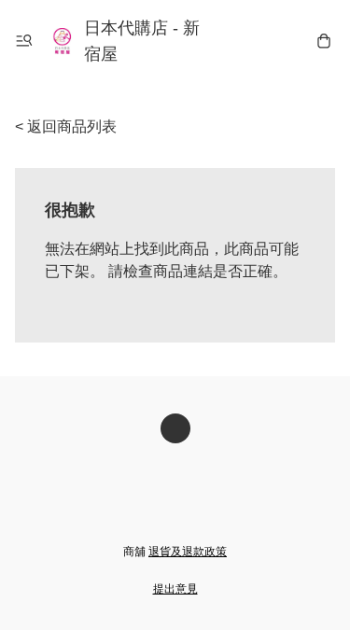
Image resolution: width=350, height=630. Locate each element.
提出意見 (175, 588)
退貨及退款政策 (187, 551)
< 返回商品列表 (66, 126)
